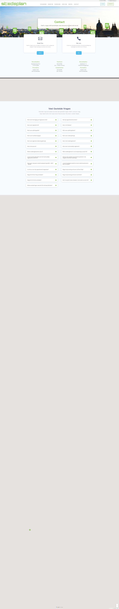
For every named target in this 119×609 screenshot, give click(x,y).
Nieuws (70, 4)
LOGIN (102, 4)
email (40, 52)
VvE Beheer (43, 4)
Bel (79, 52)
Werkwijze (57, 4)
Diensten (50, 4)
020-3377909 (103, 0)
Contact (76, 4)
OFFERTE (110, 4)
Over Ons (64, 4)
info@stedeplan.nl (112, 0)
